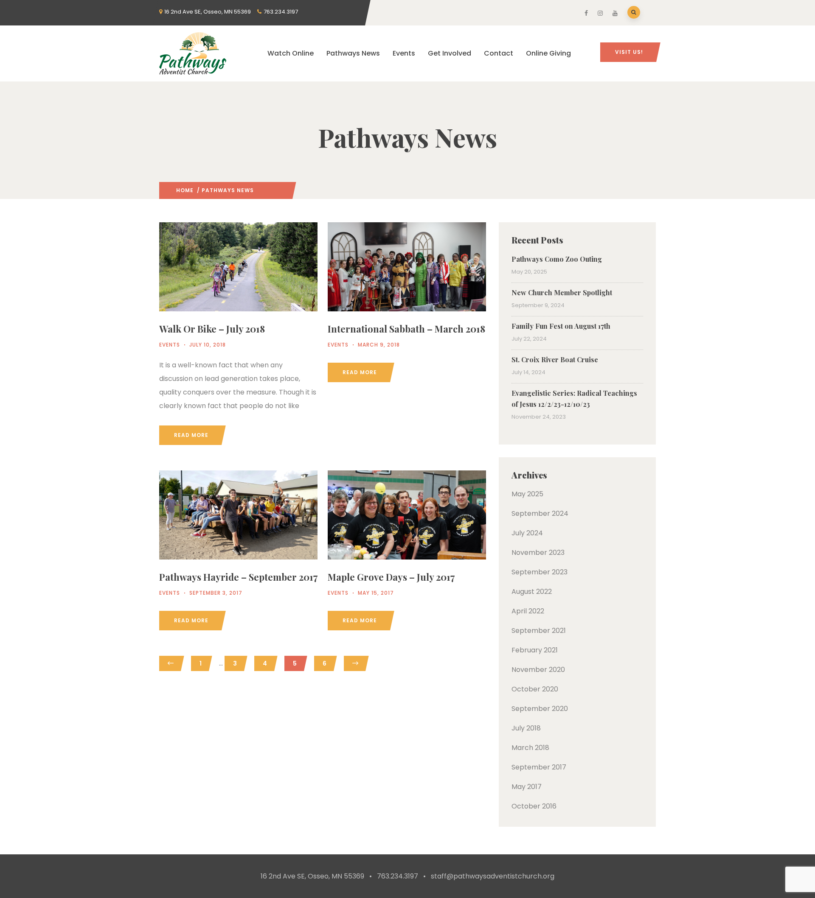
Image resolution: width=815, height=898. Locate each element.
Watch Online (290, 53)
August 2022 (531, 591)
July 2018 (526, 728)
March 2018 (530, 748)
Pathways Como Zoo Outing (556, 259)
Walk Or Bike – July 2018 (212, 328)
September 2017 (538, 767)
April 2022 (527, 611)
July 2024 (527, 533)
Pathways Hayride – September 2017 (238, 577)
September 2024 (539, 513)
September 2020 (539, 708)
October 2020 (534, 689)
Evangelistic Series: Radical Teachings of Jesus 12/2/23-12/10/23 (574, 398)
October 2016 (533, 806)
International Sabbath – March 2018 (406, 328)
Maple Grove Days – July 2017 (391, 577)
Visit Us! (629, 52)
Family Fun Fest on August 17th (560, 326)
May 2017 (526, 787)
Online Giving (548, 53)
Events (404, 53)
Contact (498, 53)
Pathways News (353, 53)
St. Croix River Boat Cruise (554, 359)
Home (185, 190)
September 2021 (538, 630)
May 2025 (527, 494)
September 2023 (539, 572)
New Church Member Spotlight (561, 292)
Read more (191, 435)
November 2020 (538, 669)
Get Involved (449, 53)
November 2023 (538, 552)
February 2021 (534, 650)
